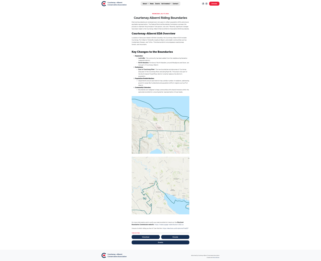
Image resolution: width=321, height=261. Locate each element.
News (152, 4)
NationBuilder (216, 257)
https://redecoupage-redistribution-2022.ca (169, 224)
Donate (214, 4)
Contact (175, 4)
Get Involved (165, 4)
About (145, 4)
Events (157, 4)
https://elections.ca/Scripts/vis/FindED (175, 228)
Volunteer (145, 237)
